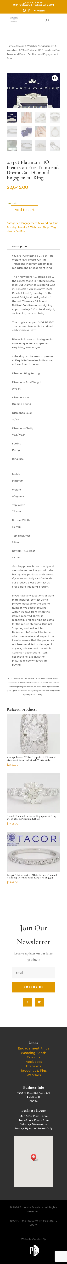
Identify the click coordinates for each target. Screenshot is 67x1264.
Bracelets (33, 1066)
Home (10, 46)
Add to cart (25, 210)
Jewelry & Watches (26, 46)
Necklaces (33, 1062)
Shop (45, 227)
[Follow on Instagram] (39, 1002)
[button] (55, 78)
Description (19, 246)
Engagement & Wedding (36, 223)
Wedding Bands (33, 1053)
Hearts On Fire (16, 231)
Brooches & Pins (33, 1071)
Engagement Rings (33, 1048)
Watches (33, 1075)
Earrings (33, 1057)
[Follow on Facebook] (27, 1002)
